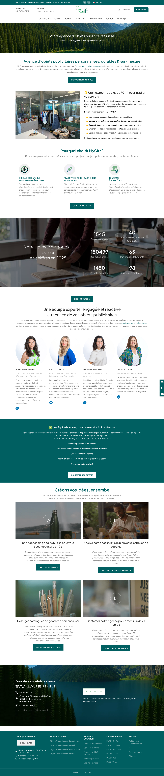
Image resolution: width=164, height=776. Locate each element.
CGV (131, 748)
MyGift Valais (111, 762)
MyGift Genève (112, 741)
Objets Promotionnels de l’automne (65, 749)
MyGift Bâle (111, 758)
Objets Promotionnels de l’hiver (63, 753)
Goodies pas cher (91, 758)
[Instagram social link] (84, 2)
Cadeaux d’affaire (91, 748)
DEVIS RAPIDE (141, 9)
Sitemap (132, 756)
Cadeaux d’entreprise (93, 743)
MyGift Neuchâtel (113, 749)
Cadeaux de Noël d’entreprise (91, 753)
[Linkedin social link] (88, 2)
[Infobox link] (22, 10)
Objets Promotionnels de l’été (62, 745)
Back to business (91, 763)
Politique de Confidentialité (135, 742)
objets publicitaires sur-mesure (89, 66)
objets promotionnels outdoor (134, 323)
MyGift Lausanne (113, 745)
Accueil (63, 40)
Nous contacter (135, 752)
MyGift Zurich (112, 753)
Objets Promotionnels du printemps (65, 741)
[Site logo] (82, 9)
